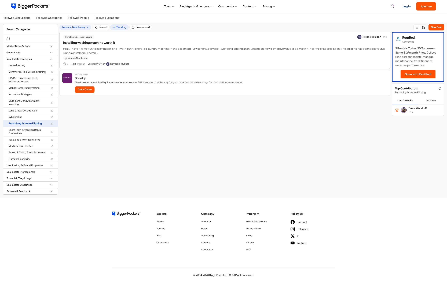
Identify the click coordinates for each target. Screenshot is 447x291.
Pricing (267, 6)
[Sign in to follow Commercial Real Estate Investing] (52, 72)
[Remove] (87, 27)
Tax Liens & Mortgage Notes (24, 139)
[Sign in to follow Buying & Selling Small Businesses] (52, 152)
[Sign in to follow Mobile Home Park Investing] (52, 88)
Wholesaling (15, 116)
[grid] (75, 27)
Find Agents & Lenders (194, 6)
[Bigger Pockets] (30, 6)
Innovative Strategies (20, 94)
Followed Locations (107, 17)
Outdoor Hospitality (19, 158)
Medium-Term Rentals (21, 146)
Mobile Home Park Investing (24, 87)
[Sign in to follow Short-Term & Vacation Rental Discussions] (52, 131)
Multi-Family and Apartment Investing (24, 102)
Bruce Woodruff (418, 108)
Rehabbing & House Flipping (25, 123)
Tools (167, 6)
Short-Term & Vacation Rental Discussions (25, 131)
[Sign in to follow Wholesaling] (52, 117)
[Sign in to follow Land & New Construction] (52, 111)
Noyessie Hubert (371, 36)
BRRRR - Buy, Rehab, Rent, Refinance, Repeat (23, 79)
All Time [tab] (431, 100)
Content (248, 6)
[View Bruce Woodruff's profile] (404, 110)
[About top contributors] (439, 88)
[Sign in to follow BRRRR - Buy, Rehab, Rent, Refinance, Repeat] (52, 80)
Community (226, 6)
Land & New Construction (23, 110)
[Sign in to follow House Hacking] (52, 65)
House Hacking (17, 65)
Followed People (78, 17)
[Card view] (423, 27)
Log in (407, 6)
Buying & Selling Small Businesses (27, 152)
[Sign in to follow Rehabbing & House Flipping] (52, 123)
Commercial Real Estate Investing (27, 71)
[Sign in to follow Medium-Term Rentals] (52, 146)
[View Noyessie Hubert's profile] (359, 37)
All (8, 38)
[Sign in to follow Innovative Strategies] (52, 94)
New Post (436, 27)
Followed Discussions (16, 17)
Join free (426, 6)
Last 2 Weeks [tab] (405, 100)
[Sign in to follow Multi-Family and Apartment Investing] (52, 102)
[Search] (392, 6)
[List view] (417, 27)
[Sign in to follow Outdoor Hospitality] (52, 159)
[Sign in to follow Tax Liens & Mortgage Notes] (52, 140)
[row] (75, 27)
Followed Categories (49, 17)
